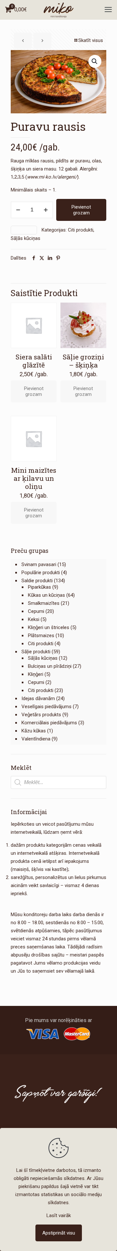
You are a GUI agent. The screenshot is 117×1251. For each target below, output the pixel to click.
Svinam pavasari (38, 564)
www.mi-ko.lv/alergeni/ (52, 177)
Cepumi (36, 611)
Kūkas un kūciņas (46, 595)
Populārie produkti (40, 572)
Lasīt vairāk (58, 1215)
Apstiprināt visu (58, 1233)
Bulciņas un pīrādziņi (50, 666)
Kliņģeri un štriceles (48, 627)
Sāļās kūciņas (25, 238)
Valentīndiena (35, 739)
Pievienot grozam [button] (34, 391)
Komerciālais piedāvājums (49, 723)
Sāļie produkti (35, 652)
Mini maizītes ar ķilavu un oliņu (33, 478)
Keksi (33, 619)
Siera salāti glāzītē (34, 360)
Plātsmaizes (41, 635)
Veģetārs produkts (41, 715)
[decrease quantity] (18, 210)
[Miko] (58, 10)
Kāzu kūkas (33, 731)
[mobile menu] (108, 9)
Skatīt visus (90, 40)
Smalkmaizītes (43, 603)
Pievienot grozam (81, 210)
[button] (94, 61)
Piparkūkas (39, 587)
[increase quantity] (45, 210)
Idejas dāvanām (38, 698)
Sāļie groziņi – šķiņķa (83, 360)
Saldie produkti (37, 581)
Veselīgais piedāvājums (46, 706)
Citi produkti (80, 230)
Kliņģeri (35, 674)
